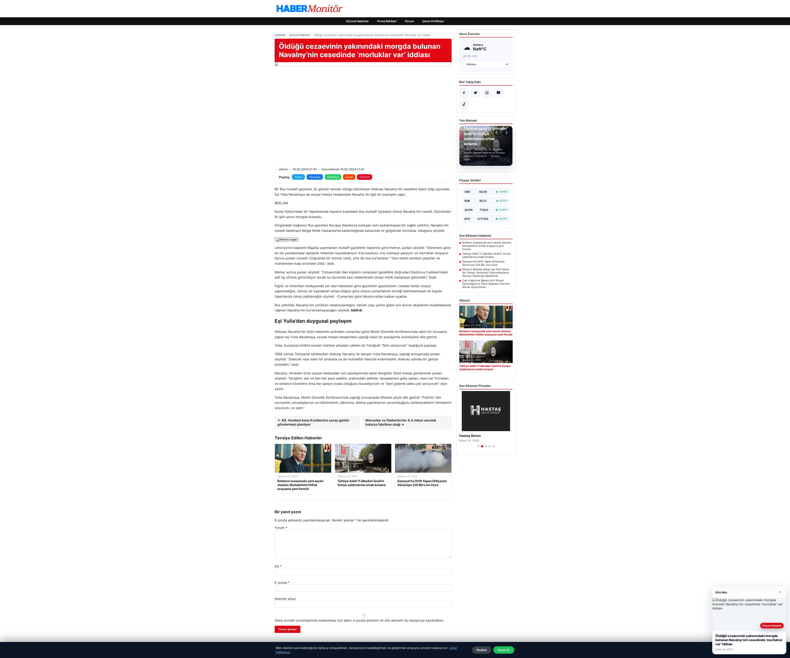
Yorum (281, 528)
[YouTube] (498, 92)
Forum (409, 21)
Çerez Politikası (433, 21)
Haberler (280, 35)
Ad (278, 566)
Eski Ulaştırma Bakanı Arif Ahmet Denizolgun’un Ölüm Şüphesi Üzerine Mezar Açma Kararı (486, 284)
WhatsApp (333, 177)
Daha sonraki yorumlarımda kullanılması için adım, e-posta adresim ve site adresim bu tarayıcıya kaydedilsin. (359, 620)
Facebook (315, 177)
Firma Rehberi (387, 21)
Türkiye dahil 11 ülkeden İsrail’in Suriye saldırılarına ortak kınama (486, 255)
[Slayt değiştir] (478, 446)
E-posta (282, 582)
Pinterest (364, 177)
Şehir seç (470, 56)
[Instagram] (487, 92)
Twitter (298, 177)
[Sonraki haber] (505, 132)
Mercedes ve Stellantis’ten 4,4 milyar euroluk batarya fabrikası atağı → (400, 422)
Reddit (349, 177)
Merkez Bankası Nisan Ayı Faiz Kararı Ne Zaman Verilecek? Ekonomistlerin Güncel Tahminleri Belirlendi (485, 272)
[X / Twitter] (475, 92)
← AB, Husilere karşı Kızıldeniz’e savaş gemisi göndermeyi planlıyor (313, 422)
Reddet (482, 650)
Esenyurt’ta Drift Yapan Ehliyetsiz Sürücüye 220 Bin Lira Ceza (483, 263)
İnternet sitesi (285, 599)
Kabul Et (504, 650)
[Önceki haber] (497, 132)
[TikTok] (464, 104)
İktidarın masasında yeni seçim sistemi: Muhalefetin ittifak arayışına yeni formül (487, 246)
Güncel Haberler (357, 21)
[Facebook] (464, 92)
